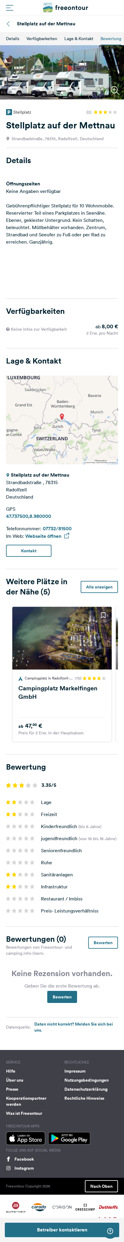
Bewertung (111, 38)
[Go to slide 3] (62, 735)
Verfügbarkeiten (41, 38)
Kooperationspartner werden (26, 1101)
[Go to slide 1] (62, 93)
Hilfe (10, 1071)
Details (12, 38)
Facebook (24, 1159)
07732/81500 (57, 528)
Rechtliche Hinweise (84, 1098)
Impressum (74, 1071)
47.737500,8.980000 (28, 516)
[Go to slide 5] (69, 735)
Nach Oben (101, 1186)
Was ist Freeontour (24, 1113)
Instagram (24, 1168)
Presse (12, 1089)
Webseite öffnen (44, 536)
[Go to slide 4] (65, 735)
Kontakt (28, 551)
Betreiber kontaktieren (62, 1230)
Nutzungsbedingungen (86, 1080)
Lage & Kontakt (78, 38)
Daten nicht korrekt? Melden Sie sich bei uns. (73, 1027)
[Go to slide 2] (58, 735)
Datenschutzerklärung (85, 1089)
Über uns (14, 1080)
